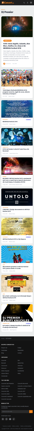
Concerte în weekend (7, 396)
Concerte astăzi (5, 394)
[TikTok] (13, 419)
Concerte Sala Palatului (7, 383)
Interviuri (20, 365)
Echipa (19, 347)
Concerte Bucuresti (23, 383)
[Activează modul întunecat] (24, 2)
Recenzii (3, 363)
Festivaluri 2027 (22, 388)
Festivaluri (20, 368)
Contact (20, 353)
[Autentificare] (27, 2)
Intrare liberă (5, 373)
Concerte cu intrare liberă (24, 386)
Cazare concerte (5, 386)
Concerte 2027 (21, 391)
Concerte (3, 360)
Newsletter (21, 350)
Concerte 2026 (5, 391)
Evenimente (21, 371)
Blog (2, 353)
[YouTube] (10, 419)
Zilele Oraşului (5, 371)
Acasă (2, 338)
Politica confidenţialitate (25, 426)
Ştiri (19, 360)
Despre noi (4, 347)
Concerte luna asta (6, 399)
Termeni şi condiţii (7, 426)
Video (19, 373)
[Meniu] (31, 2)
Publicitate (4, 350)
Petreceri (3, 368)
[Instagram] (6, 419)
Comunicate (4, 376)
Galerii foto (21, 363)
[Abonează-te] (31, 411)
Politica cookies (15, 426)
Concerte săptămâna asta (24, 396)
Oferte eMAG (4, 388)
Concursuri (4, 365)
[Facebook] (2, 419)
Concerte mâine (22, 394)
